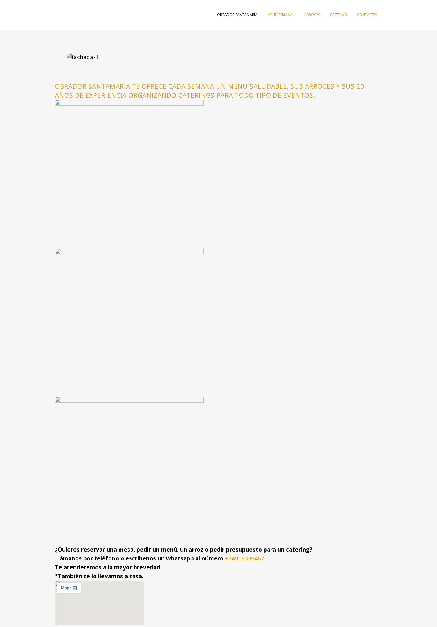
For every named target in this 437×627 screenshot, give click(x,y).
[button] (218, 70)
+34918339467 (244, 558)
